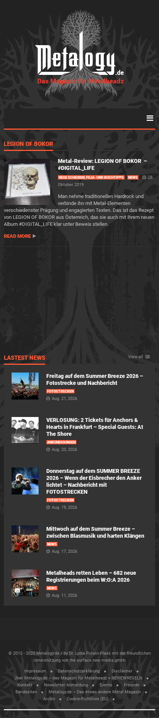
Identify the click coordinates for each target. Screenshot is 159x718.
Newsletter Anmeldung (66, 685)
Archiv (49, 698)
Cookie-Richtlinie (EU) (87, 698)
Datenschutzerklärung (79, 671)
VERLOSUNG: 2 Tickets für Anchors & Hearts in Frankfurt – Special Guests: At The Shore (94, 427)
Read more (17, 236)
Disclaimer (122, 671)
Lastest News (24, 358)
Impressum (35, 671)
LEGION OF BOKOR (28, 144)
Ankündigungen (61, 442)
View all (135, 357)
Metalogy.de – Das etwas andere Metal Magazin (95, 691)
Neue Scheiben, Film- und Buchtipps (91, 178)
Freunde (131, 685)
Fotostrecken (60, 391)
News (133, 178)
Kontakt (24, 685)
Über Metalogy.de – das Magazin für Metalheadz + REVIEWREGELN (78, 678)
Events (106, 685)
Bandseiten (26, 691)
